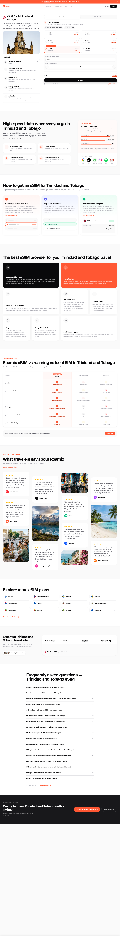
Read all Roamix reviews (10, 467)
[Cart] (108, 6)
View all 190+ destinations (10, 617)
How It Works (58, 6)
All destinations (109, 809)
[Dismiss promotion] (118, 2)
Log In (113, 6)
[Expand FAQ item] (60, 687)
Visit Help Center (44, 785)
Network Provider (52, 57)
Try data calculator (10, 215)
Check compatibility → (52, 84)
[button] (21, 62)
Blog (71, 6)
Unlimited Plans (99, 17)
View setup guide (87, 215)
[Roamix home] (6, 6)
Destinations (48, 6)
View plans (110, 433)
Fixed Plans (62, 17)
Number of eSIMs (51, 63)
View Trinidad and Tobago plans (87, 809)
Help (66, 6)
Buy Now (80, 80)
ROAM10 (46, 1)
